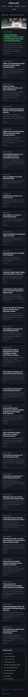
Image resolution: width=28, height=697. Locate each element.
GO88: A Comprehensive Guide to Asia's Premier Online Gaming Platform (14, 65)
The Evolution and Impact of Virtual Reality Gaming (13, 330)
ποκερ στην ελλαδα (8, 678)
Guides (23, 6)
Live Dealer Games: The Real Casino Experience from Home (13, 518)
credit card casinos (8, 653)
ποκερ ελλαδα (7, 676)
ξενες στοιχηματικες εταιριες (11, 667)
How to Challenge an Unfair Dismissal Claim (12, 177)
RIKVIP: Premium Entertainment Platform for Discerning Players (13, 88)
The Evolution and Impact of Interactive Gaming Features (13, 372)
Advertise (7, 693)
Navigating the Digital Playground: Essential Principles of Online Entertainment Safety (11, 352)
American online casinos (9, 656)
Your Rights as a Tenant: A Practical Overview (12, 216)
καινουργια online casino (10, 670)
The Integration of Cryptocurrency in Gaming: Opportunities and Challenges (13, 585)
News (14, 9)
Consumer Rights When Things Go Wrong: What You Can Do (14, 273)
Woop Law (13, 3)
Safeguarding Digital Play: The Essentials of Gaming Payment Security (14, 608)
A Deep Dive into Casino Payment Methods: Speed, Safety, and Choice (12, 563)
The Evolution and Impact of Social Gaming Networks (13, 389)
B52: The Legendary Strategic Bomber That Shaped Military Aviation (13, 110)
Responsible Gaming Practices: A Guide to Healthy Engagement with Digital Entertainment (13, 410)
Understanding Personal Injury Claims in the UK (14, 235)
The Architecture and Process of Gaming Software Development (13, 631)
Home (4, 6)
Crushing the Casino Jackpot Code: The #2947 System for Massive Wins (13, 290)
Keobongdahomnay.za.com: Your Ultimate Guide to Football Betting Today (13, 156)
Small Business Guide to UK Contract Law (12, 197)
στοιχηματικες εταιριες (9, 662)
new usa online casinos (9, 659)
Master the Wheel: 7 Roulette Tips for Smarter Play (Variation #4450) (13, 309)
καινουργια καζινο (8, 673)
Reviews (17, 6)
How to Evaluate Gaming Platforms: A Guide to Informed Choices (11, 434)
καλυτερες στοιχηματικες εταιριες (12, 664)
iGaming (10, 6)
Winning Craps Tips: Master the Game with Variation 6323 (13, 498)
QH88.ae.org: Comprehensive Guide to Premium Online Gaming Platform (13, 133)
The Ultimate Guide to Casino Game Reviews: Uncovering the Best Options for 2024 (14, 540)
